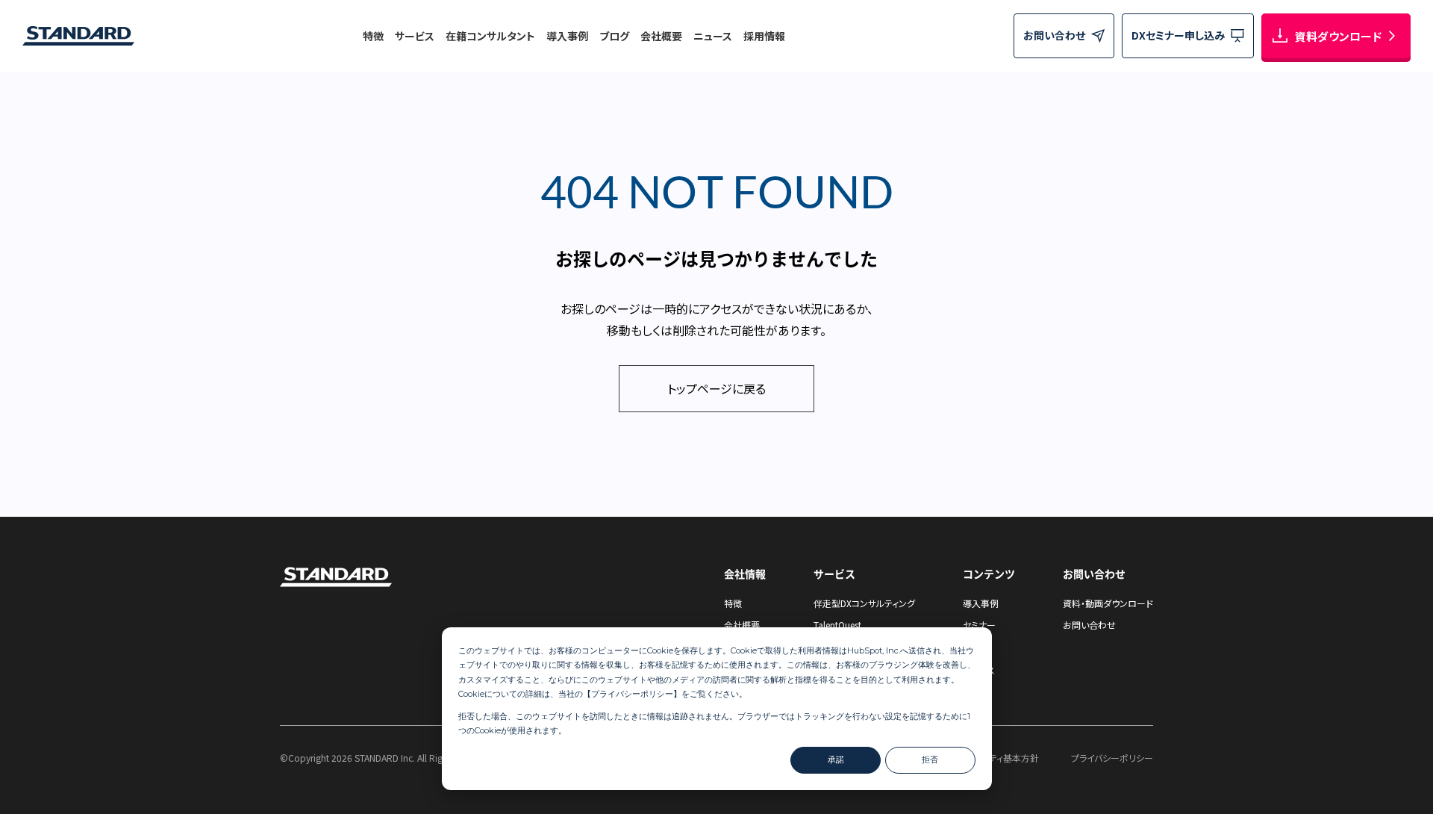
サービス (414, 35)
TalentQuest (837, 624)
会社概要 (661, 35)
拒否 (930, 759)
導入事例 (567, 35)
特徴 (373, 35)
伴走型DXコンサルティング (864, 603)
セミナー (979, 624)
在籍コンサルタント (490, 35)
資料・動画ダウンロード (1108, 603)
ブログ (614, 35)
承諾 (836, 759)
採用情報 (764, 35)
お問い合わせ (1089, 624)
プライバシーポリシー (632, 694)
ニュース (712, 35)
